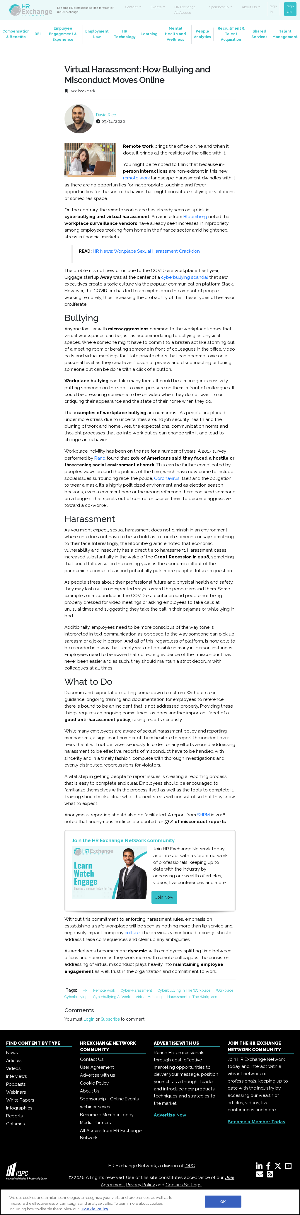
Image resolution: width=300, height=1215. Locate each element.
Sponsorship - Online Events (109, 1099)
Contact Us (91, 1059)
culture (132, 932)
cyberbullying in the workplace (184, 990)
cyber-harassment (137, 990)
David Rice (106, 115)
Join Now (164, 897)
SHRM (203, 815)
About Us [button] (250, 7)
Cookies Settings (184, 1184)
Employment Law (97, 34)
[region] (150, 1202)
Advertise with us (97, 1075)
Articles (13, 1060)
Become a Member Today (107, 1114)
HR (85, 990)
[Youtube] (289, 1167)
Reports (14, 1116)
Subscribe (110, 1019)
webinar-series (95, 1106)
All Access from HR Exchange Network (111, 1134)
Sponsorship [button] (219, 7)
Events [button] (156, 7)
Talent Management (285, 34)
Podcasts (15, 1084)
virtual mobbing (149, 997)
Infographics (19, 1108)
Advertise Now (170, 1115)
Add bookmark (82, 91)
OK (223, 1201)
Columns (15, 1123)
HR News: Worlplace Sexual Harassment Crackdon (146, 251)
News (12, 1052)
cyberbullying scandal (184, 277)
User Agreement (97, 1067)
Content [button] (132, 7)
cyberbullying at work (112, 997)
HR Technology (125, 34)
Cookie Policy (94, 1083)
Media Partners (95, 1122)
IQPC (190, 1165)
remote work (136, 178)
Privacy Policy (140, 1184)
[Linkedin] (260, 1167)
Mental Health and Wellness (175, 34)
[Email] (261, 1175)
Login (88, 1019)
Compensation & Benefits (16, 34)
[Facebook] (269, 1167)
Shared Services (259, 34)
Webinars (16, 1092)
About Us (89, 1091)
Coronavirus (167, 478)
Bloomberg (195, 216)
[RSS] (270, 1175)
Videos (13, 1068)
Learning (149, 34)
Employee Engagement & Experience (63, 34)
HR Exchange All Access (185, 10)
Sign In (273, 9)
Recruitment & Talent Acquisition (231, 34)
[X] (279, 1167)
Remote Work (104, 990)
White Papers (20, 1100)
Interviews (16, 1076)
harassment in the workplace (192, 997)
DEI (38, 34)
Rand (99, 458)
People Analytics (202, 34)
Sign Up (290, 9)
